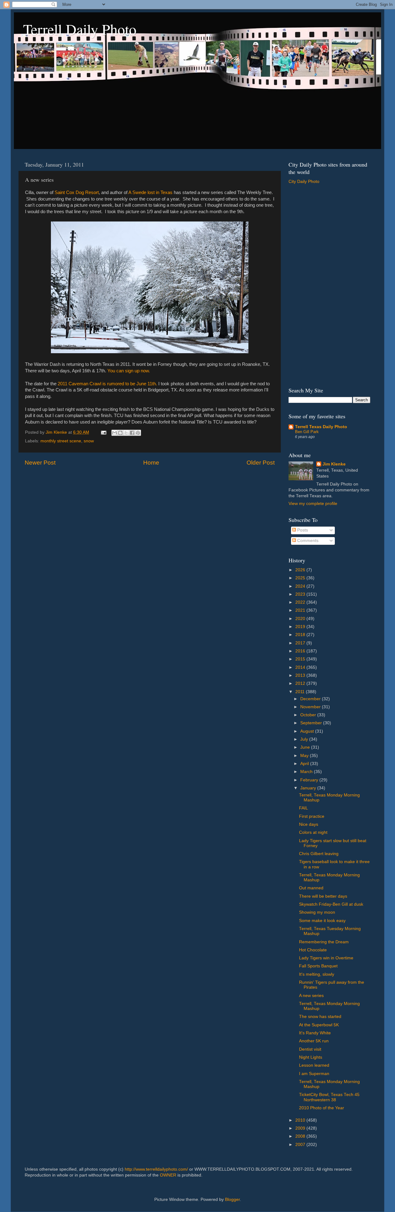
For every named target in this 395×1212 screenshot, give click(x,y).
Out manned (311, 888)
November (311, 707)
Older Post (261, 462)
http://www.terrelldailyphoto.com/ (156, 1169)
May (305, 755)
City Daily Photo (304, 181)
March (307, 771)
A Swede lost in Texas (150, 192)
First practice (311, 816)
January (308, 788)
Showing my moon (317, 912)
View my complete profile (313, 503)
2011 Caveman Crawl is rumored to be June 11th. (107, 383)
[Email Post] (103, 432)
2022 (300, 602)
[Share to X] (126, 433)
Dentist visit (310, 1049)
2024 (300, 586)
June (305, 747)
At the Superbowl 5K (319, 1025)
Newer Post (40, 462)
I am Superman (314, 1073)
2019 (300, 626)
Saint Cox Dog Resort (77, 192)
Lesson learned (314, 1065)
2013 (300, 675)
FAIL (303, 808)
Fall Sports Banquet (318, 966)
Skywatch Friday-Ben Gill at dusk (331, 904)
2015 (300, 659)
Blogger (232, 1199)
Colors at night (313, 832)
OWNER (168, 1175)
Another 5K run (314, 1041)
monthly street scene (60, 441)
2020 (300, 618)
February (309, 780)
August (307, 731)
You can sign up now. (128, 370)
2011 (300, 691)
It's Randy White (315, 1033)
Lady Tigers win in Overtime (326, 958)
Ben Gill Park (307, 431)
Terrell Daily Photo (79, 29)
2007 (300, 1144)
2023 (300, 594)
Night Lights (310, 1057)
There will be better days (323, 896)
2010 (300, 1120)
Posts (302, 530)
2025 (300, 578)
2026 (300, 570)
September (311, 723)
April (305, 763)
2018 (300, 634)
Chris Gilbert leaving (319, 853)
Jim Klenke (334, 464)
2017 (300, 643)
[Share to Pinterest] (138, 433)
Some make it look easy (322, 920)
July (304, 739)
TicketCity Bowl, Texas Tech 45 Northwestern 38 (329, 1097)
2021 (300, 610)
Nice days (308, 824)
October (308, 715)
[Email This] (114, 433)
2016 (300, 651)
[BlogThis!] (120, 433)
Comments (307, 540)
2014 (300, 667)
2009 (300, 1128)
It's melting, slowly (316, 974)
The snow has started (320, 1016)
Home (151, 462)
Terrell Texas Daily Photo (321, 426)
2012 (300, 683)
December (311, 699)
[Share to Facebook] (132, 433)
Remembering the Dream (324, 942)
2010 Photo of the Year (321, 1108)
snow (89, 441)
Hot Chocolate (313, 950)
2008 (300, 1136)
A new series (311, 995)
